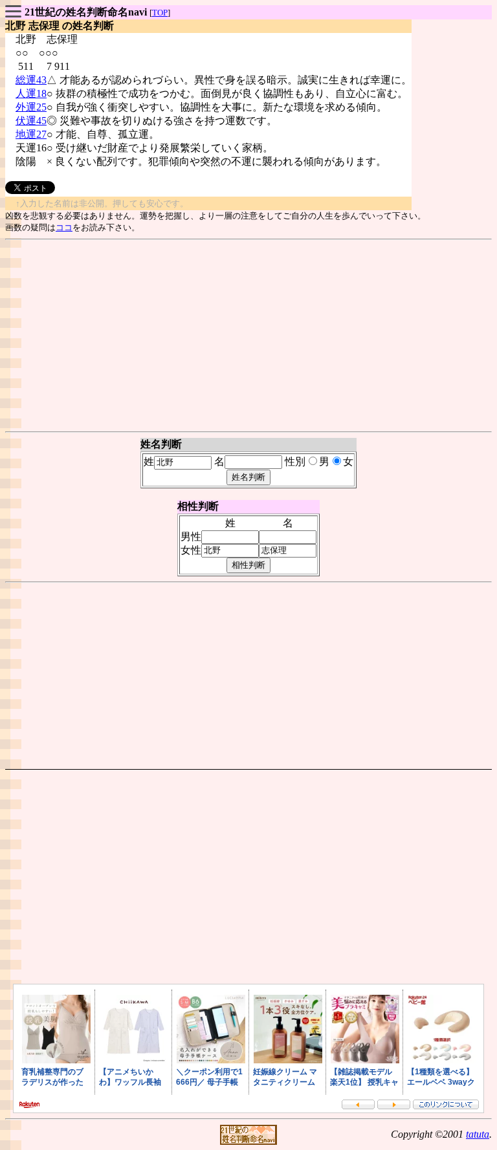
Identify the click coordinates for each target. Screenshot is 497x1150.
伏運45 (31, 120)
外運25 (31, 107)
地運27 (31, 134)
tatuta (477, 1134)
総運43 (31, 79)
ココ (64, 227)
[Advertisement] (248, 335)
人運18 (31, 93)
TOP (160, 12)
